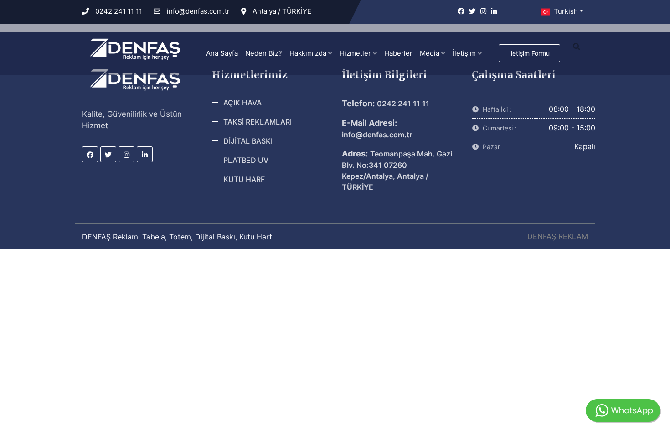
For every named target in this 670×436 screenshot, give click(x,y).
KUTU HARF (244, 179)
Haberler (398, 53)
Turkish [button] (565, 11)
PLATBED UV (245, 160)
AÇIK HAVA (242, 102)
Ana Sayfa (222, 53)
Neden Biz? (263, 53)
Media (430, 53)
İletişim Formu (529, 53)
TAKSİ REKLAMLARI (257, 121)
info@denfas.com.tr (197, 11)
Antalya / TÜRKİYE (281, 11)
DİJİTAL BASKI (248, 140)
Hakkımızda (308, 53)
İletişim (465, 53)
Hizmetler (356, 53)
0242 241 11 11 (117, 11)
